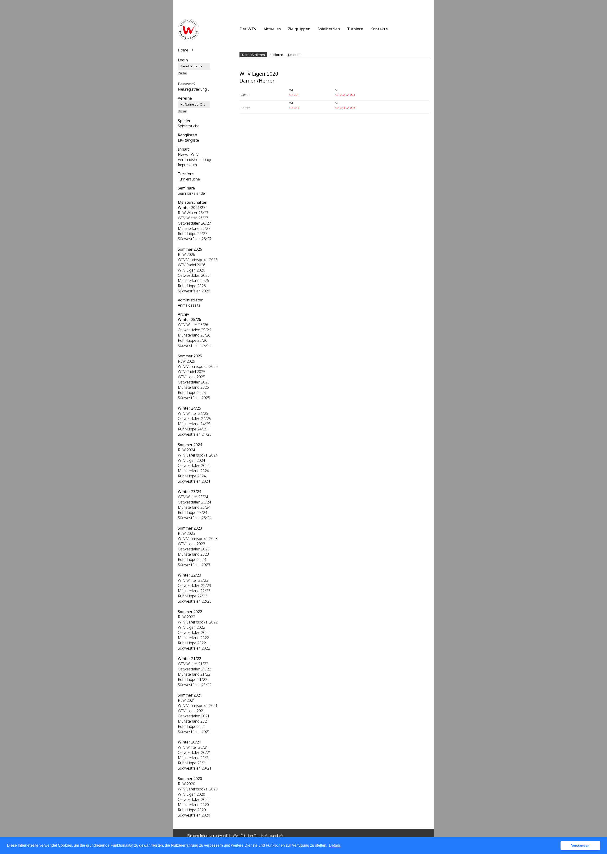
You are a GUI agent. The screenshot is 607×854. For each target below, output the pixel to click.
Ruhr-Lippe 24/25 (192, 429)
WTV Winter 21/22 (193, 663)
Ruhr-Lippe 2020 (192, 809)
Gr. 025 (350, 108)
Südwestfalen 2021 (194, 731)
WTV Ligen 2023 (191, 543)
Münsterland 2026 (193, 280)
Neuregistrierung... (193, 89)
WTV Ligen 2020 (191, 794)
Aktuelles (272, 29)
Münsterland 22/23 (194, 590)
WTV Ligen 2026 (191, 270)
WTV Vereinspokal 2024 (198, 455)
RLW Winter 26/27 (193, 212)
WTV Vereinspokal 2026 (198, 259)
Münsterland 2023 (193, 554)
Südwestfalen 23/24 (195, 517)
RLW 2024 (186, 449)
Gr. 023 (294, 108)
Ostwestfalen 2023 (194, 549)
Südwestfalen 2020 (194, 815)
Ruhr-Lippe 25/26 (192, 340)
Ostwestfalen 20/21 (194, 752)
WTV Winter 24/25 (193, 413)
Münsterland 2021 (193, 721)
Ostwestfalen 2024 (194, 465)
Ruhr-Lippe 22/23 (192, 596)
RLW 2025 (186, 361)
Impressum (187, 164)
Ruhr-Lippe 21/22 (192, 679)
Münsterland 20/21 (194, 757)
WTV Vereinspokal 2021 (198, 705)
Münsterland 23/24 (194, 507)
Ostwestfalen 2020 (194, 799)
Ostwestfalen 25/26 (194, 329)
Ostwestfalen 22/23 (194, 585)
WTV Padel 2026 (191, 265)
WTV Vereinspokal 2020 (198, 789)
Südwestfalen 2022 (194, 648)
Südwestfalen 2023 (194, 564)
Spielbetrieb (328, 29)
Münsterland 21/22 (194, 674)
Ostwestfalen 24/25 (194, 418)
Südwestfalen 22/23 (195, 601)
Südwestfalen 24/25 (195, 434)
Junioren (294, 54)
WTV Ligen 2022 (191, 627)
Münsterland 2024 (193, 470)
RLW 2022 (186, 616)
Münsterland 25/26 (194, 335)
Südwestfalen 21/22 (195, 684)
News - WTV (188, 154)
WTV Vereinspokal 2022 (198, 622)
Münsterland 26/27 (194, 228)
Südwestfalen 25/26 (195, 345)
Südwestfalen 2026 (194, 291)
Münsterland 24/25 (194, 423)
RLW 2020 (186, 783)
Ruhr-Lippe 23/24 (192, 512)
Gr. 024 (340, 108)
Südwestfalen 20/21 (195, 768)
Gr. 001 (294, 94)
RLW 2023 (186, 533)
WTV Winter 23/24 (193, 496)
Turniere (355, 29)
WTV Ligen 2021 (191, 710)
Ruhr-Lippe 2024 (192, 476)
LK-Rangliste (188, 140)
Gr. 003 (350, 94)
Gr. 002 (340, 94)
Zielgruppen (299, 29)
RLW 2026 (186, 254)
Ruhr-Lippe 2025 (192, 392)
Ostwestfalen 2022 (194, 632)
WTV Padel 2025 (191, 371)
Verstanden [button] (580, 845)
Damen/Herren (253, 54)
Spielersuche (188, 126)
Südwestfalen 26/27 (195, 238)
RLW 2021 (186, 700)
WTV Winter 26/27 (193, 218)
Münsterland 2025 (193, 387)
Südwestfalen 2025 (194, 397)
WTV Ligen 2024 (191, 460)
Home (183, 50)
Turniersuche (189, 179)
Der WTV (247, 29)
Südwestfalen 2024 (194, 481)
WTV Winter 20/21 (193, 747)
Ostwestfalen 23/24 (194, 502)
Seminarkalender (192, 193)
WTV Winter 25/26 (193, 324)
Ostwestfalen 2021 (194, 716)
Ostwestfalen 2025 (194, 382)
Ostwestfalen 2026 (194, 275)
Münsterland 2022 (193, 637)
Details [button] (335, 845)
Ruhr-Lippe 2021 (192, 726)
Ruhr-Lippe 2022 (192, 643)
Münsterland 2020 (193, 804)
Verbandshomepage (195, 159)
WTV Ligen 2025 (191, 376)
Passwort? (187, 84)
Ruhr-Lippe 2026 (192, 285)
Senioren (276, 54)
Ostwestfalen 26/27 (194, 223)
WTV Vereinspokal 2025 (198, 366)
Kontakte (379, 29)
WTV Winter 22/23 (193, 580)
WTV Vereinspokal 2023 (198, 538)
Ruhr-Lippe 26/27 (192, 233)
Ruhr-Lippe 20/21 (192, 763)
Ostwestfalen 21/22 (194, 669)
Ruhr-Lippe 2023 (192, 559)
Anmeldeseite (189, 305)
